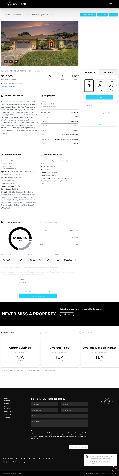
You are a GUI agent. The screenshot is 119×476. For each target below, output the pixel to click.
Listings (7, 401)
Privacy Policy (36, 438)
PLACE (51, 459)
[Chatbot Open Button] (114, 471)
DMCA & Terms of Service (102, 473)
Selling (6, 406)
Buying (6, 403)
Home (6, 398)
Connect (7, 417)
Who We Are (8, 414)
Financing (7, 409)
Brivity (11, 473)
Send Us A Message (78, 447)
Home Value (8, 411)
